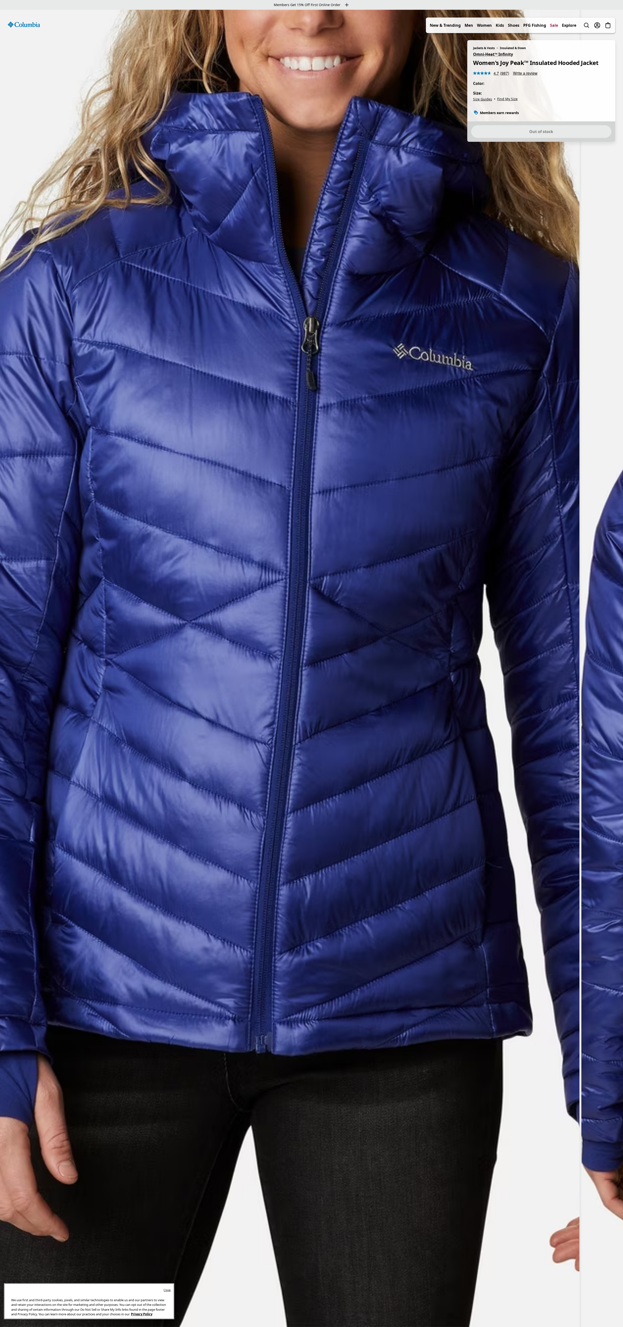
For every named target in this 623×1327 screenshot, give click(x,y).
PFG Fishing (534, 25)
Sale (554, 25)
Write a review (525, 73)
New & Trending (445, 25)
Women (484, 25)
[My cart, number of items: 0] (608, 25)
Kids (500, 25)
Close (167, 1290)
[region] (311, 668)
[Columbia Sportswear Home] (24, 24)
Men (469, 25)
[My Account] (597, 25)
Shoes (513, 25)
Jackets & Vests (484, 48)
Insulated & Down (513, 48)
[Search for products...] (586, 25)
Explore (569, 25)
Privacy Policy (141, 1314)
